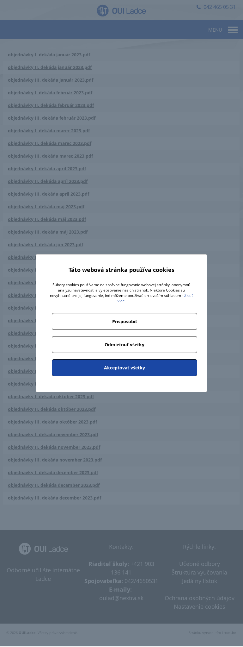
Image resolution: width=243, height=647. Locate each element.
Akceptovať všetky (124, 368)
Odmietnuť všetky (124, 345)
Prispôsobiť (124, 321)
